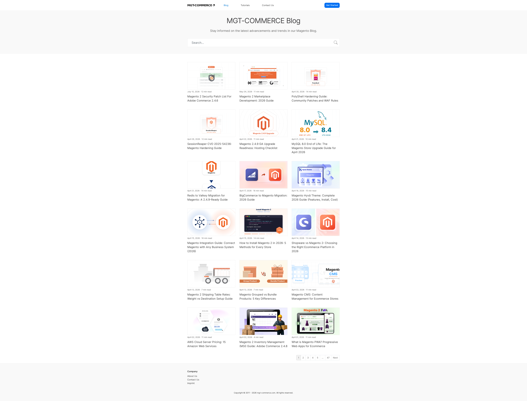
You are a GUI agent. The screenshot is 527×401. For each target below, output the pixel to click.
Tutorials (245, 5)
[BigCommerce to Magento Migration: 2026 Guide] (263, 174)
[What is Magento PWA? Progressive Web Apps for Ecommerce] (316, 321)
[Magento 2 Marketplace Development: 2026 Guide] (263, 75)
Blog (226, 5)
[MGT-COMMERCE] (201, 5)
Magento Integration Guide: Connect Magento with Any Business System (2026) (211, 247)
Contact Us (268, 5)
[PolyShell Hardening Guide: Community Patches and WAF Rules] (316, 75)
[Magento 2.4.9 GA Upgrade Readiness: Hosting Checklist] (263, 123)
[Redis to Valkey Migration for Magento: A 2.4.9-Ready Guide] (211, 174)
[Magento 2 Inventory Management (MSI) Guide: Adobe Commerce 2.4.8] (263, 321)
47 (328, 357)
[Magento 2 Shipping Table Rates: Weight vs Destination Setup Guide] (211, 273)
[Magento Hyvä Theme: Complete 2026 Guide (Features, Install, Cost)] (316, 174)
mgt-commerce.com (266, 393)
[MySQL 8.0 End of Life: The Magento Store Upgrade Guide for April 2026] (316, 123)
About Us (192, 376)
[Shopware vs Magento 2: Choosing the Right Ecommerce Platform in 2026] (316, 222)
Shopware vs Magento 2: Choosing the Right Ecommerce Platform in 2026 (314, 247)
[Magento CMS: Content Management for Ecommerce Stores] (316, 273)
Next (335, 357)
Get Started (332, 5)
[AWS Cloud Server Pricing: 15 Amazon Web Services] (211, 321)
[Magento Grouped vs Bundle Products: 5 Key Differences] (263, 273)
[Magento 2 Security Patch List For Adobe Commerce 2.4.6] (211, 75)
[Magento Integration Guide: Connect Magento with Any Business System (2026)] (211, 222)
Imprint (191, 383)
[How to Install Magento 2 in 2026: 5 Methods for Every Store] (263, 222)
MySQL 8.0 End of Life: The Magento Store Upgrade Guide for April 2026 (314, 148)
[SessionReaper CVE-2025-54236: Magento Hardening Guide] (211, 123)
